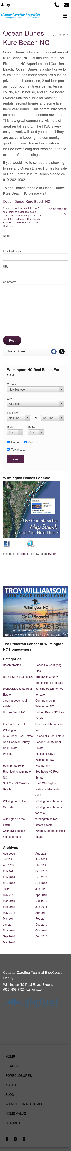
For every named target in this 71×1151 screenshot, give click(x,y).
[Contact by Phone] (56, 4)
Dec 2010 (42, 924)
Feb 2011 (42, 918)
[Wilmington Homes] (7, 543)
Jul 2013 (8, 889)
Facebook (23, 554)
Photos (7, 754)
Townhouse (18, 449)
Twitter (52, 554)
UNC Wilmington (46, 783)
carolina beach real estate (22, 211)
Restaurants (43, 765)
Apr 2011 (41, 913)
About (11, 1085)
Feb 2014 (9, 877)
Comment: (9, 282)
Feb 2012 (9, 907)
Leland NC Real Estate (50, 736)
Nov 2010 (9, 930)
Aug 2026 (9, 853)
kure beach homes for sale (22, 217)
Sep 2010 (9, 936)
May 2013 (9, 895)
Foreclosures (19, 1075)
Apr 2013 (41, 895)
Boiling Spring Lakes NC (18, 677)
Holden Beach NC (14, 712)
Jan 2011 (9, 924)
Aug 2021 (42, 853)
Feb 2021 (9, 871)
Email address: (12, 251)
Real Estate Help (13, 765)
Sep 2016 (42, 871)
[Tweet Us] (31, 543)
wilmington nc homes (49, 801)
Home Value (16, 1113)
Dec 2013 (42, 877)
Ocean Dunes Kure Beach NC (26, 37)
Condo (32, 442)
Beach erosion (12, 665)
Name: (7, 236)
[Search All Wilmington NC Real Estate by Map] (31, 509)
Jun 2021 (41, 859)
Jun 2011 (41, 907)
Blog (10, 1094)
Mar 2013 (9, 901)
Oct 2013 (41, 883)
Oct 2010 (41, 930)
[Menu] (65, 15)
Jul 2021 (8, 859)
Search (12, 1066)
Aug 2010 (42, 936)
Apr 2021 (8, 865)
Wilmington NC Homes (24, 1104)
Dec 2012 (42, 901)
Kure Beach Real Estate (18, 736)
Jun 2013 (41, 889)
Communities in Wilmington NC (19, 215)
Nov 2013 (9, 883)
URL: (6, 266)
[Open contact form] (66, 4)
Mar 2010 (9, 942)
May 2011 (9, 913)
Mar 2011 (9, 918)
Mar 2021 (42, 865)
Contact (13, 1123)
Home (15, 442)
